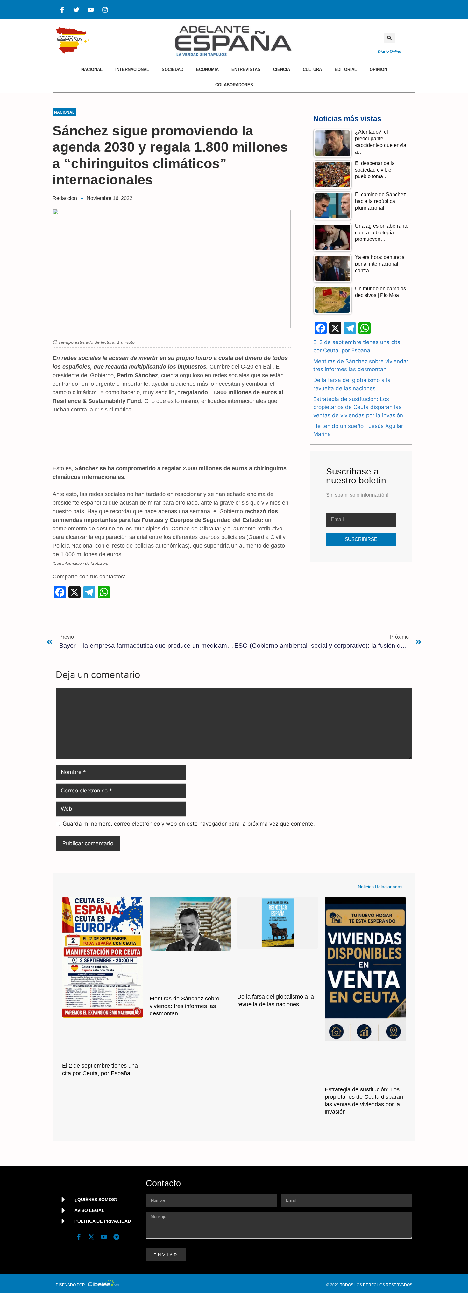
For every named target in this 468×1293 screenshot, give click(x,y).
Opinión (378, 69)
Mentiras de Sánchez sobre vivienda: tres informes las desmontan (184, 1006)
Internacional (132, 69)
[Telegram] (116, 1236)
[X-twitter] (91, 1236)
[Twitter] (76, 9)
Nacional (92, 69)
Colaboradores (234, 84)
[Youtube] (90, 9)
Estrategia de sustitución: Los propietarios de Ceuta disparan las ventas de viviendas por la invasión (358, 407)
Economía (207, 69)
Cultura (312, 69)
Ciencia (281, 69)
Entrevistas (245, 69)
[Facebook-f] (62, 9)
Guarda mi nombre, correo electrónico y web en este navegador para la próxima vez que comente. (189, 823)
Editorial (346, 69)
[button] (389, 38)
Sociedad (172, 69)
